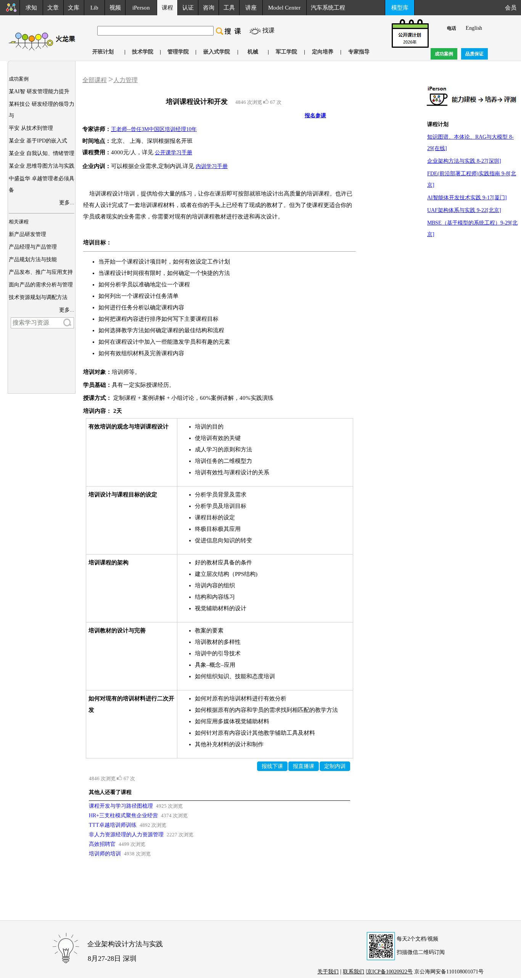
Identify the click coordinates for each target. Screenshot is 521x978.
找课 (268, 30)
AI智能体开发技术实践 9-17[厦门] (467, 197)
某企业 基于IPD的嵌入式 (38, 141)
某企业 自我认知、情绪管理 (41, 153)
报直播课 (303, 766)
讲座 (251, 8)
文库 (73, 8)
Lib (94, 8)
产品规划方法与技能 (33, 259)
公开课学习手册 (173, 152)
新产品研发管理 (27, 234)
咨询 (208, 8)
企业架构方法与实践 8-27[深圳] (464, 161)
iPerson (141, 8)
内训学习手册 (212, 166)
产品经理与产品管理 (33, 247)
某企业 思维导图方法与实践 (41, 166)
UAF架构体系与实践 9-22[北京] (464, 210)
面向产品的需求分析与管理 (41, 285)
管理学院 (178, 52)
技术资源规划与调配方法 (38, 297)
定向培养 (322, 52)
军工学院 (286, 52)
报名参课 (315, 115)
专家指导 (359, 52)
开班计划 (103, 52)
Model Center (284, 8)
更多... (66, 202)
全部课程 (94, 80)
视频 (115, 8)
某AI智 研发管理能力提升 (39, 91)
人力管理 (125, 80)
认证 (188, 8)
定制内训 (335, 766)
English (474, 28)
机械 (253, 52)
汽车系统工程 (328, 8)
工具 (229, 8)
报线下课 (272, 766)
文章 (53, 8)
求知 (31, 8)
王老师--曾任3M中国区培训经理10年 (154, 129)
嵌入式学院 (216, 52)
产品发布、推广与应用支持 (41, 272)
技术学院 (142, 52)
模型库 (399, 8)
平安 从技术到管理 (31, 128)
